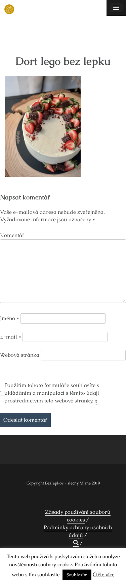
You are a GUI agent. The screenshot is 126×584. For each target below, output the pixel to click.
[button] (76, 543)
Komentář (12, 235)
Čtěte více (103, 574)
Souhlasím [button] (77, 575)
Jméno (9, 318)
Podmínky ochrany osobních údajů (78, 531)
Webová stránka (19, 354)
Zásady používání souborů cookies (78, 515)
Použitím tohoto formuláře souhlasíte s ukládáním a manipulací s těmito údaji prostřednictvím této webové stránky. (51, 393)
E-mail (10, 336)
